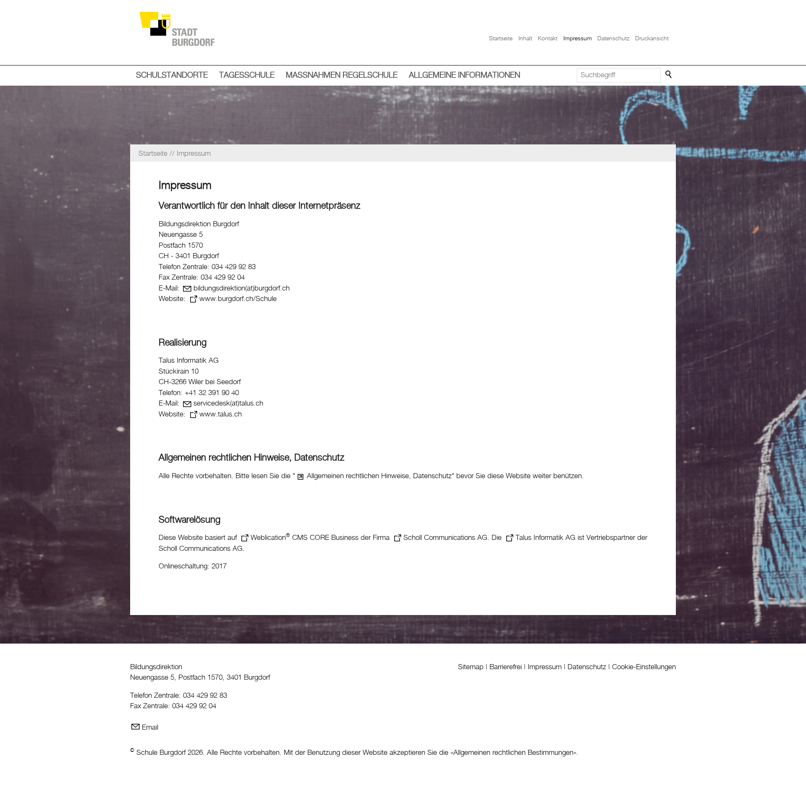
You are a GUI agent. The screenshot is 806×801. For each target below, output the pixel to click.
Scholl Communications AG (445, 538)
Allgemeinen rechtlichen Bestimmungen (513, 752)
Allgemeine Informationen (464, 75)
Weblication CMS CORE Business (305, 538)
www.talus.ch (220, 414)
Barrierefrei (505, 667)
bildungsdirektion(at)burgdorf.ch (242, 288)
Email (150, 727)
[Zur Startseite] (176, 28)
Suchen (669, 74)
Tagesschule (247, 75)
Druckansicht (652, 39)
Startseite (501, 39)
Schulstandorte (172, 75)
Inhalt (525, 39)
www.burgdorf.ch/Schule (238, 299)
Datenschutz (613, 39)
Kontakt (547, 39)
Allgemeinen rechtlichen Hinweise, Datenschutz (379, 476)
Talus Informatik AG (546, 538)
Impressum (577, 39)
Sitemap (471, 667)
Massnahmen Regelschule (342, 75)
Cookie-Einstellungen (644, 667)
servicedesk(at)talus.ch (228, 403)
